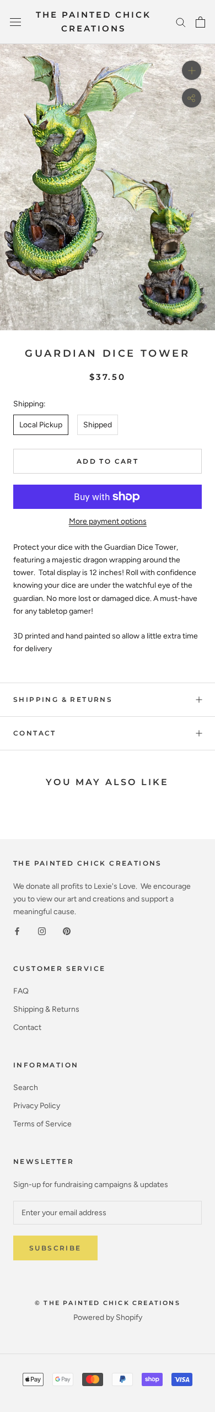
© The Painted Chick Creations (107, 1303)
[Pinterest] (67, 930)
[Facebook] (17, 930)
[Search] (181, 21)
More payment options (108, 521)
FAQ (21, 991)
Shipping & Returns (62, 699)
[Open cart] (200, 22)
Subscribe (55, 1248)
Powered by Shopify (107, 1317)
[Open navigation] (15, 22)
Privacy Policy (36, 1105)
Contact (34, 733)
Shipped (97, 424)
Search (25, 1087)
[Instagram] (42, 930)
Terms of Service (42, 1124)
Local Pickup (40, 424)
